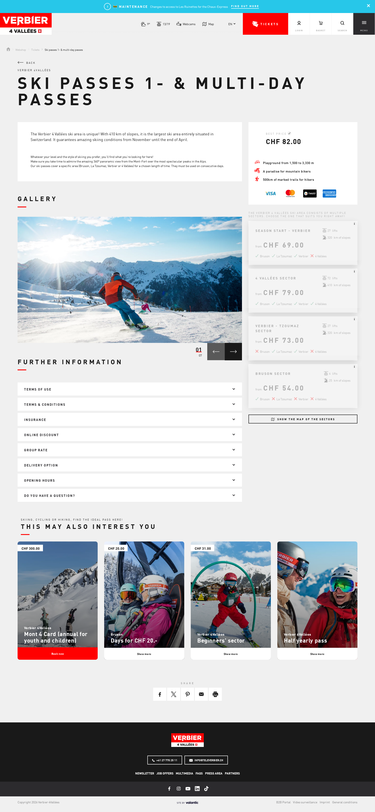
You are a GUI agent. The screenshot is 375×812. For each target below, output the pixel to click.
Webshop (20, 49)
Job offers (164, 773)
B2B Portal (283, 802)
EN (230, 24)
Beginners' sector (221, 640)
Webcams (189, 24)
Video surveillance (305, 802)
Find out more (245, 6)
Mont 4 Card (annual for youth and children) (56, 637)
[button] (265, 24)
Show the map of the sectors (305, 419)
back (30, 62)
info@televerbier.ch (208, 760)
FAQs (199, 773)
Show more (144, 654)
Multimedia (184, 773)
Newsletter (144, 773)
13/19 (166, 24)
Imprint (325, 802)
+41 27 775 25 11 (166, 760)
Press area (213, 773)
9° (148, 24)
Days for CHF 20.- (134, 640)
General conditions (344, 802)
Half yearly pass (305, 640)
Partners (232, 773)
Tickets (35, 49)
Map (211, 24)
